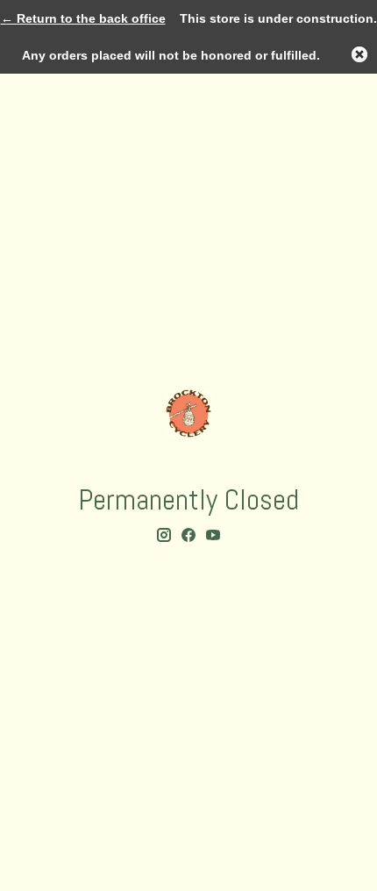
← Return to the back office (83, 18)
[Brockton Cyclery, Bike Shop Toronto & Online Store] (188, 413)
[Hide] (359, 54)
